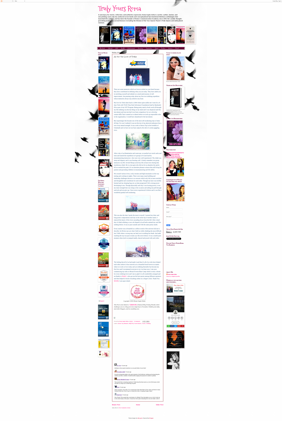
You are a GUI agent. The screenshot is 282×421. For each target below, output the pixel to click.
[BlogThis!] (144, 321)
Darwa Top (120, 323)
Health (123, 48)
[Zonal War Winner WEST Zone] (103, 319)
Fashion (163, 48)
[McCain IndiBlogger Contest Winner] (103, 266)
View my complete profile (173, 276)
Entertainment (131, 48)
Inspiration (149, 48)
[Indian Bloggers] (138, 67)
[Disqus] (137, 343)
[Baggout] (101, 301)
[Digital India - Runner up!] (103, 336)
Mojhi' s (124, 276)
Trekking (148, 323)
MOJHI (116, 281)
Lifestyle (110, 48)
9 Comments (137, 321)
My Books (102, 48)
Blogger (151, 418)
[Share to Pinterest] (148, 321)
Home (138, 405)
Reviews (170, 48)
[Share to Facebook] (147, 321)
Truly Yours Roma (119, 8)
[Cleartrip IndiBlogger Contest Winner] (103, 201)
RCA (116, 48)
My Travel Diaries (136, 323)
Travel (177, 48)
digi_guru (140, 418)
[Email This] (143, 321)
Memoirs (126, 323)
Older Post (159, 405)
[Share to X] (146, 321)
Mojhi (130, 323)
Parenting (140, 48)
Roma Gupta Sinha (172, 274)
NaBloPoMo (133, 305)
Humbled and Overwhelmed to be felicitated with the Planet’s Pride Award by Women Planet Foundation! (175, 155)
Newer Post (116, 405)
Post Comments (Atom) (124, 407)
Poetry (156, 48)
